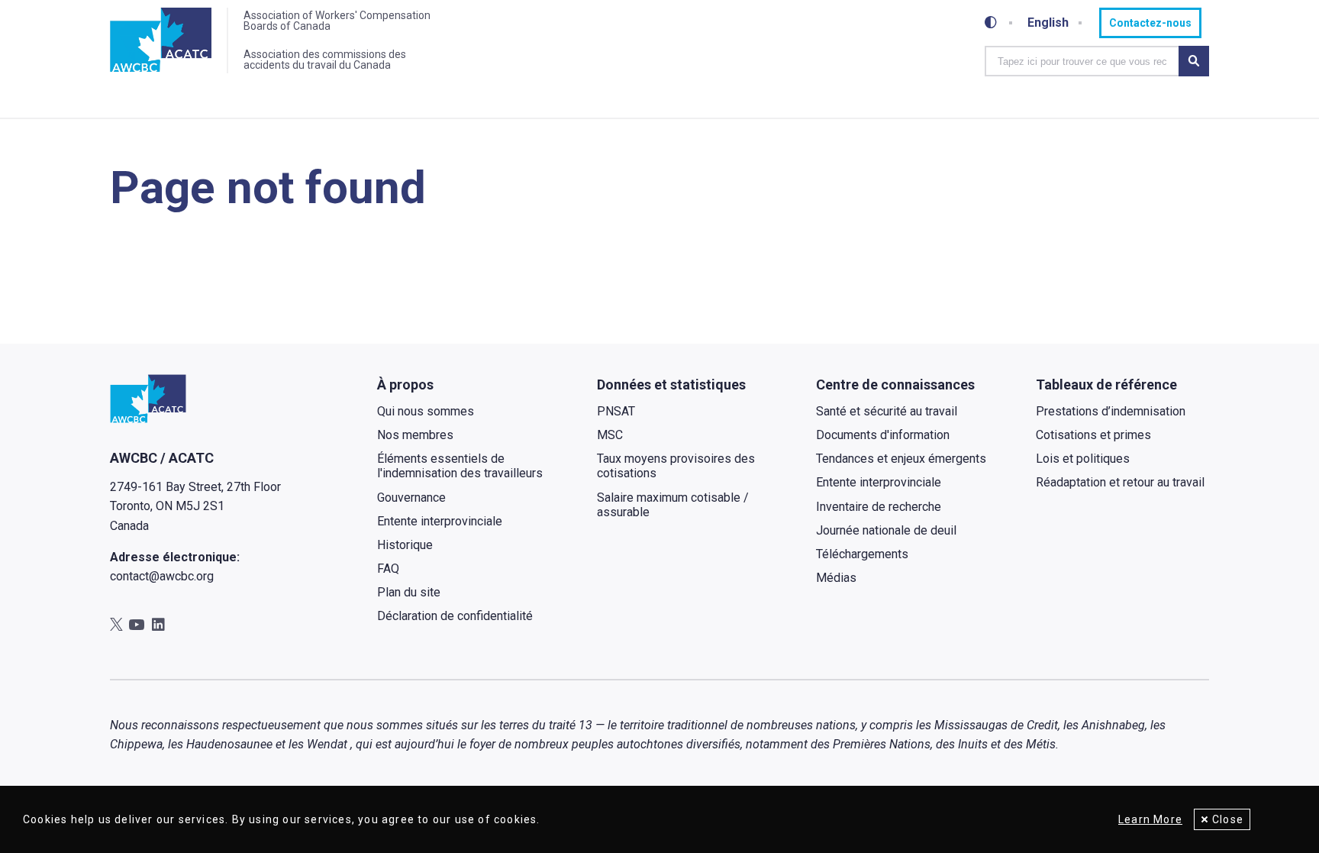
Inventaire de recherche (878, 506)
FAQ (388, 568)
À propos (405, 384)
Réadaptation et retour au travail (1120, 482)
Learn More (1150, 819)
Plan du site (408, 592)
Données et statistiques (671, 384)
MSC (610, 435)
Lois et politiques (1083, 458)
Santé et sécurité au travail (886, 411)
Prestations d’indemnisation (1110, 411)
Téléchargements (862, 554)
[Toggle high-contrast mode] (991, 23)
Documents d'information (883, 435)
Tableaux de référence (1106, 384)
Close (1227, 819)
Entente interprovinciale (439, 521)
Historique (405, 545)
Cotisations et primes (1093, 435)
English (1048, 23)
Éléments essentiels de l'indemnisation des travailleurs (460, 465)
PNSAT (616, 411)
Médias (836, 577)
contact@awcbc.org (162, 576)
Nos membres (415, 435)
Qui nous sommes (425, 411)
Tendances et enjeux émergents (901, 458)
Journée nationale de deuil (886, 530)
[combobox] (1082, 61)
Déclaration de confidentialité (455, 616)
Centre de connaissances (895, 384)
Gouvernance (411, 497)
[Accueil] (160, 40)
